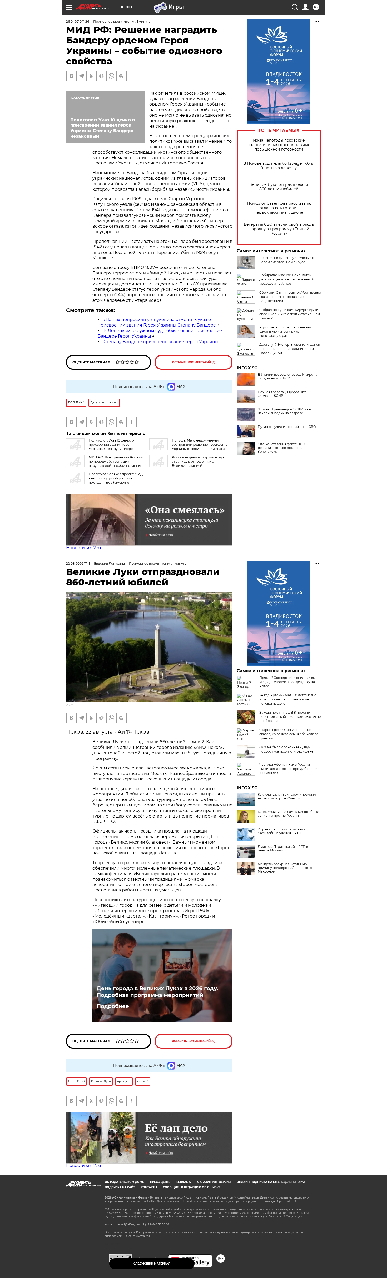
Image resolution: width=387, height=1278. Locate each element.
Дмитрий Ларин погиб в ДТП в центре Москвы (283, 848)
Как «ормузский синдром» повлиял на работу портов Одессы (287, 796)
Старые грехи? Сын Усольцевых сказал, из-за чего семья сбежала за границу (288, 734)
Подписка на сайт (120, 1187)
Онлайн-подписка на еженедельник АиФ (271, 1182)
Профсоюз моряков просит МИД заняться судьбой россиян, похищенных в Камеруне (116, 478)
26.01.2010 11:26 (77, 21)
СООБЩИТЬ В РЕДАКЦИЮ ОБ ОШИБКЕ (191, 1187)
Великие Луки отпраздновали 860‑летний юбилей (279, 186)
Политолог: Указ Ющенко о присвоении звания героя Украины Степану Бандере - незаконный (100, 446)
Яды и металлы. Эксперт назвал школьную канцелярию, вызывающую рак (285, 331)
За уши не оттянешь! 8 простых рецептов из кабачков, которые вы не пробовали (290, 716)
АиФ (69, 705)
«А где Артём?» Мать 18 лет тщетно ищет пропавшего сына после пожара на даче (287, 699)
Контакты (149, 1187)
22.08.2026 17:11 (78, 563)
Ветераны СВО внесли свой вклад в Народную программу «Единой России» (279, 229)
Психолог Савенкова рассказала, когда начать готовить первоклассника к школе (279, 208)
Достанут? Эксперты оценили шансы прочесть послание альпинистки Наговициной (289, 349)
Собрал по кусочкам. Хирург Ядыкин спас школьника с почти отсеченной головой (289, 314)
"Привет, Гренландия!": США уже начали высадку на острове (284, 411)
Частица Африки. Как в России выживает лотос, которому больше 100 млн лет (288, 769)
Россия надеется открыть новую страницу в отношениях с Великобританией (198, 461)
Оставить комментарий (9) (193, 362)
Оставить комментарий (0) (193, 1041)
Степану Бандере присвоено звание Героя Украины (161, 341)
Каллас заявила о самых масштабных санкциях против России (288, 814)
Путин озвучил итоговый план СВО (287, 427)
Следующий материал (151, 1263)
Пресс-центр (160, 1182)
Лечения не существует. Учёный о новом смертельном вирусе (286, 260)
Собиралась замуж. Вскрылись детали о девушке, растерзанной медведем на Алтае (286, 279)
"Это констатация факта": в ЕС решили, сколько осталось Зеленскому (282, 447)
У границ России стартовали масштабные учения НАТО (281, 831)
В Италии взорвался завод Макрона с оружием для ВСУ (287, 376)
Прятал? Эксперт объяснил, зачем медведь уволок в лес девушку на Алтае (287, 682)
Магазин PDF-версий (214, 1182)
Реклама (183, 1182)
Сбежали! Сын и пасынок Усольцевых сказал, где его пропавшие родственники (290, 296)
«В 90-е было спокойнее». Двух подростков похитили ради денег (287, 749)
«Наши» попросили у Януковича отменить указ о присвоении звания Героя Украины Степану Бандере (157, 322)
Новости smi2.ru (83, 547)
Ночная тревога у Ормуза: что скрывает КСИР (282, 394)
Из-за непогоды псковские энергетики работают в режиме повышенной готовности (278, 145)
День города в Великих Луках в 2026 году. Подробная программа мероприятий (157, 991)
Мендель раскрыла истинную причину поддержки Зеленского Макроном (285, 867)
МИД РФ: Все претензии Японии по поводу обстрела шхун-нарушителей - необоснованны (116, 461)
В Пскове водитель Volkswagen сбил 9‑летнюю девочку (279, 165)
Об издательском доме (124, 1182)
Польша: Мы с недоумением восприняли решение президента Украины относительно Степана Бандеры (188, 446)
